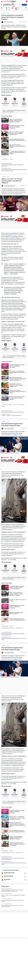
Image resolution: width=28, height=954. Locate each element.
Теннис (13, 6)
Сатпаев (12, 236)
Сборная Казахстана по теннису (8, 627)
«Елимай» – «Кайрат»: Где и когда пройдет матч (11, 415)
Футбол (8, 176)
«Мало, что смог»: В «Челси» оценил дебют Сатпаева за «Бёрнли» (13, 896)
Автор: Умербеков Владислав (9, 185)
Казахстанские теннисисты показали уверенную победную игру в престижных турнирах (14, 170)
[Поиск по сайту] (17, 4)
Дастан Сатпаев (21, 404)
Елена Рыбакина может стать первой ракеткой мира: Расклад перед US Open (12, 634)
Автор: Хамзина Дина (8, 21)
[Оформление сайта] (20, 5)
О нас (2, 950)
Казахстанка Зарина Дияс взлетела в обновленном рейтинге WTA (12, 165)
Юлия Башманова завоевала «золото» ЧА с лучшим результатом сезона (12, 906)
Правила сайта (19, 950)
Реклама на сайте (12, 950)
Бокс (13, 3)
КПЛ (1, 7)
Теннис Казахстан (19, 627)
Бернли (3, 406)
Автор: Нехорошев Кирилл (9, 428)
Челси (15, 404)
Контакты (6, 950)
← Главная (3, 176)
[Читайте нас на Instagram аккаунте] (4, 935)
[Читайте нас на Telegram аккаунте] (7, 935)
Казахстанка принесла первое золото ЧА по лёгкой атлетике (12, 901)
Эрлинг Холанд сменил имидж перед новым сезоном (12, 412)
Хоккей (13, 1)
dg (26, 935)
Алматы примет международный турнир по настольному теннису (13, 639)
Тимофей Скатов (5, 159)
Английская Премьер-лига (7, 404)
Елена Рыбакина (5, 626)
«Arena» (4, 110)
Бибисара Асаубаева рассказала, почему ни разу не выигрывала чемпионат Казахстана (12, 890)
